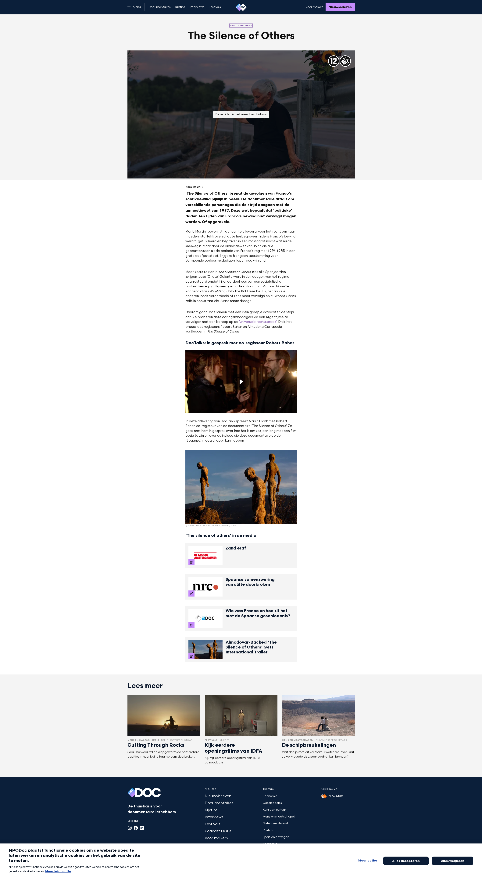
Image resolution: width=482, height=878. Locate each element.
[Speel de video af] (241, 381)
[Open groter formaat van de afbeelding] (241, 487)
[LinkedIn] (142, 828)
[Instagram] (129, 828)
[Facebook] (136, 828)
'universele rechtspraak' (258, 322)
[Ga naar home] (241, 7)
